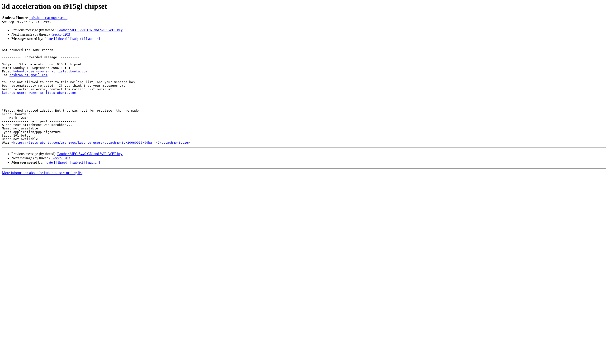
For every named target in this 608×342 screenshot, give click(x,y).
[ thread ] (62, 39)
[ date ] (49, 39)
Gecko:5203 (61, 34)
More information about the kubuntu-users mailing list (42, 173)
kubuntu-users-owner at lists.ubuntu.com (50, 71)
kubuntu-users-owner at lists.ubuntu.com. (40, 93)
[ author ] (93, 39)
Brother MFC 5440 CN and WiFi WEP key (90, 30)
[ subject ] (77, 39)
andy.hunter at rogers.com (48, 18)
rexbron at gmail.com (29, 75)
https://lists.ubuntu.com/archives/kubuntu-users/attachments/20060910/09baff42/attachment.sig (100, 142)
